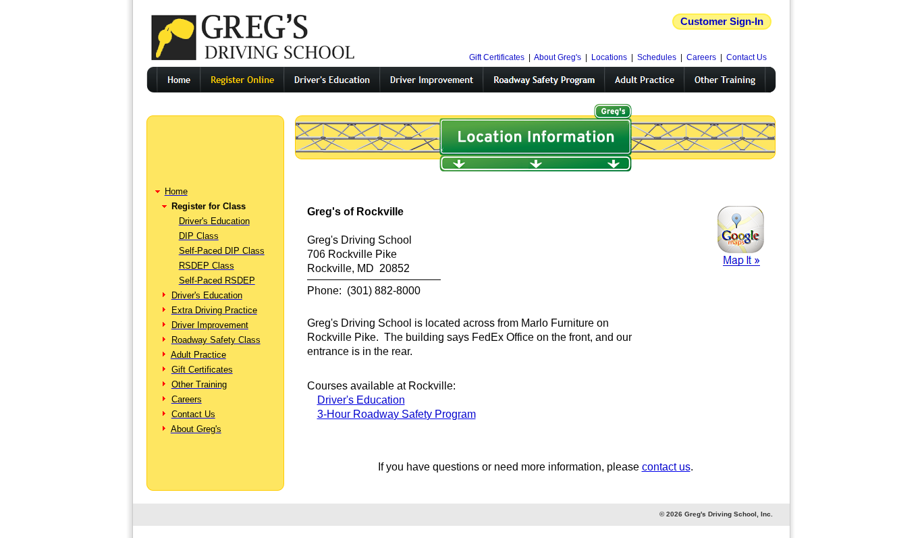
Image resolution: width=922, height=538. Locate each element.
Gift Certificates (496, 57)
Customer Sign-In (721, 21)
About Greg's (557, 57)
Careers (701, 57)
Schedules (656, 57)
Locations (609, 57)
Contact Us (746, 57)
